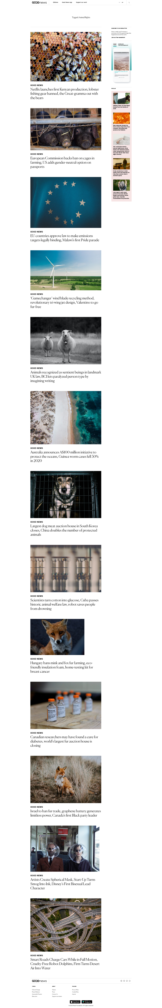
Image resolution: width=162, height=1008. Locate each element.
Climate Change (36, 990)
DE (119, 2)
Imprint (74, 994)
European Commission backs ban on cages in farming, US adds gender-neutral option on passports (62, 162)
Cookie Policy (75, 992)
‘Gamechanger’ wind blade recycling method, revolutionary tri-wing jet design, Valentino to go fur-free (64, 302)
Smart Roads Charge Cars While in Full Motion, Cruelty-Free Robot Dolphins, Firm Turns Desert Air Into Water (65, 963)
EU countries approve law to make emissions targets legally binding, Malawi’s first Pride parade (64, 237)
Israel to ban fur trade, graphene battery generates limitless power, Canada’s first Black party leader (65, 812)
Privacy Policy (75, 990)
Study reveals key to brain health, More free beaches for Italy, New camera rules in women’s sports (121, 173)
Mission (54, 990)
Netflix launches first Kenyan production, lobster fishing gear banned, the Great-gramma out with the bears (64, 93)
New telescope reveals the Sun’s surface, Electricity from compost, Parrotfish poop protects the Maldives (121, 128)
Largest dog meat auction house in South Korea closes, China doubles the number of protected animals (64, 530)
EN (122, 2)
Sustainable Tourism (37, 994)
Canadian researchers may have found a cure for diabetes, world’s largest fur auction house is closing (64, 741)
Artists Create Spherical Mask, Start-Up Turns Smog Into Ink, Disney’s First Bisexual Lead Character (62, 883)
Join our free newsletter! (118, 37)
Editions (55, 2)
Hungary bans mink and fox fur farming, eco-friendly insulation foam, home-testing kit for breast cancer (61, 667)
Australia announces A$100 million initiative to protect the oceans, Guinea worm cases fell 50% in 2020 (64, 456)
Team (53, 992)
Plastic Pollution (36, 992)
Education (34, 996)
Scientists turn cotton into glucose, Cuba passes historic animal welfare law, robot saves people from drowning (64, 604)
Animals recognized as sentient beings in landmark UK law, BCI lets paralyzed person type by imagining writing (65, 376)
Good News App (67, 2)
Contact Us (55, 994)
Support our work (81, 2)
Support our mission (57, 996)
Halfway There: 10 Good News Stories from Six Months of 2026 (121, 107)
